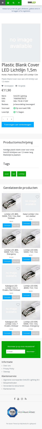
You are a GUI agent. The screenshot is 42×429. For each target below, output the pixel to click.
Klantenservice (9, 389)
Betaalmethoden (10, 383)
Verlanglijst (8, 86)
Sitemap (6, 371)
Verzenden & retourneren (13, 386)
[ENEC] (32, 412)
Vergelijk (21, 86)
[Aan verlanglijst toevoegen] (18, 197)
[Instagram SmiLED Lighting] (23, 399)
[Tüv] (12, 412)
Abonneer (30, 351)
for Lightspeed (31, 424)
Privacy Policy (8, 368)
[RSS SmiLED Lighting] (26, 399)
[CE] (20, 412)
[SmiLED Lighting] (32, 2)
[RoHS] (25, 412)
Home (4, 74)
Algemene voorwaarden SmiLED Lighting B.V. (21, 380)
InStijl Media (23, 424)
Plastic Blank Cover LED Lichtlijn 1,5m (23, 74)
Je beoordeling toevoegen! (24, 104)
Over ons (7, 365)
